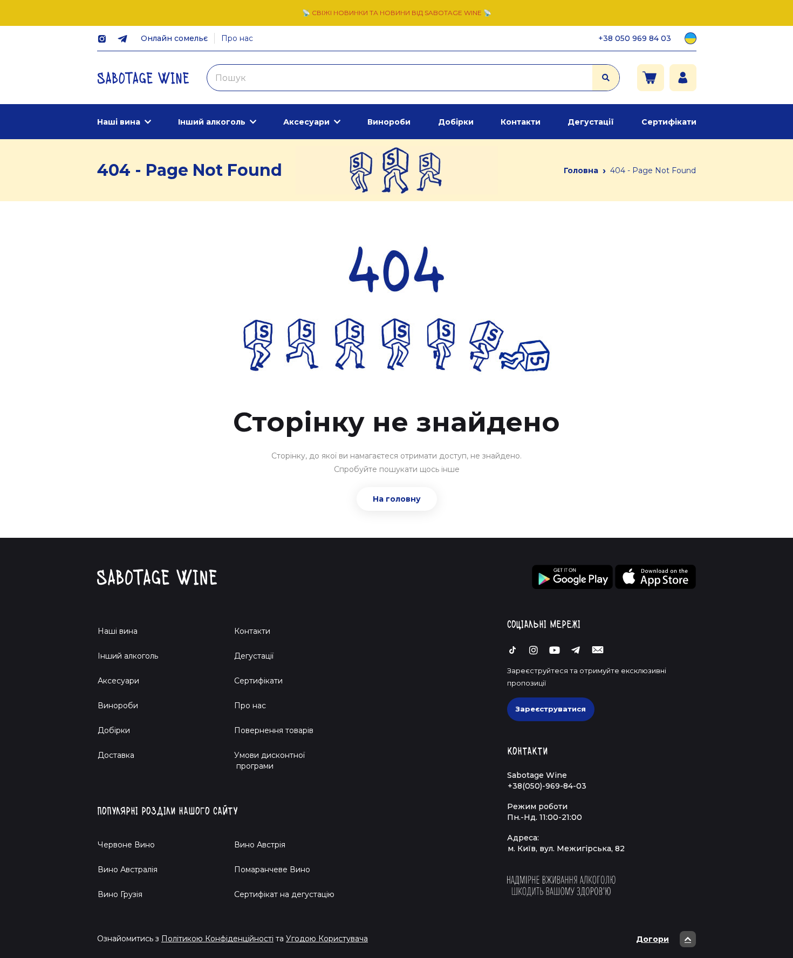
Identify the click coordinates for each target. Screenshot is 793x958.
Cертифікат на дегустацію (284, 894)
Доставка (116, 755)
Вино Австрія (259, 845)
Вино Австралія (128, 869)
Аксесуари (306, 122)
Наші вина (118, 122)
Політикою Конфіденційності (217, 938)
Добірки (456, 122)
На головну (397, 499)
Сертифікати (668, 122)
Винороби (389, 122)
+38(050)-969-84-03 (547, 786)
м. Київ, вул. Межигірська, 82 (566, 848)
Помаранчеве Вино (272, 869)
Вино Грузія (120, 894)
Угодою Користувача (327, 938)
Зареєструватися (551, 708)
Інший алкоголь (211, 122)
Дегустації (591, 122)
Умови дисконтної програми (265, 760)
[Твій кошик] (650, 77)
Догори (652, 939)
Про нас (237, 38)
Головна (581, 170)
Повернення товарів (273, 730)
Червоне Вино (126, 845)
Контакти (521, 122)
